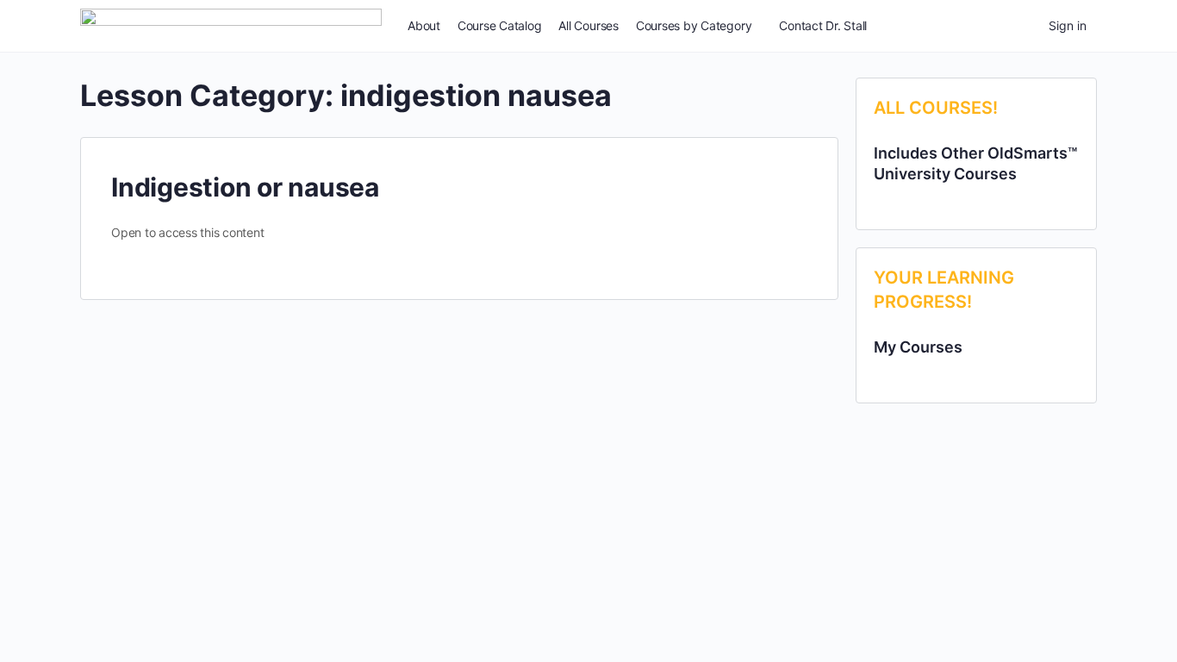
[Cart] (1020, 26)
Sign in (1068, 25)
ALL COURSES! (936, 107)
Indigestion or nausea (245, 187)
